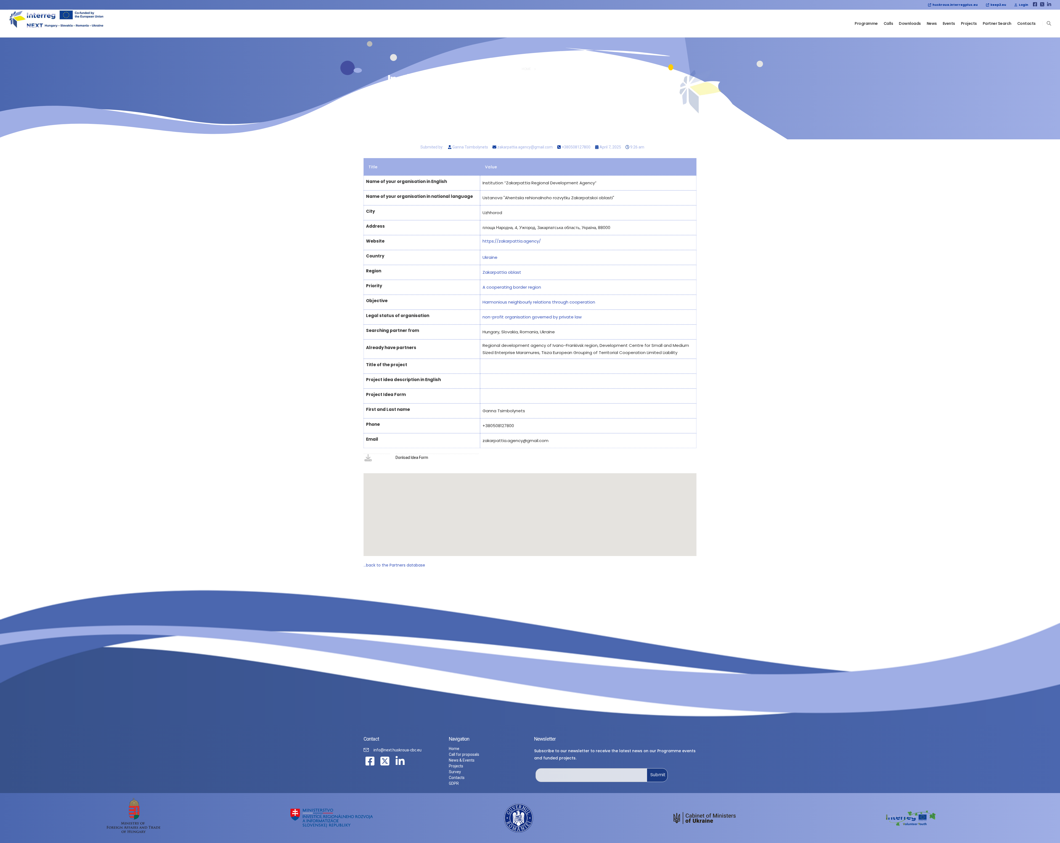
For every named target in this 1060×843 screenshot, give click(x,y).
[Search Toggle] (1049, 23)
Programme (866, 23)
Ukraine (490, 257)
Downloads (910, 23)
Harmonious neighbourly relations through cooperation (539, 302)
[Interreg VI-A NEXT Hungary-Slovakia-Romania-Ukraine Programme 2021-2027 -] (56, 20)
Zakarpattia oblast (502, 272)
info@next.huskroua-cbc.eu (397, 750)
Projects (969, 23)
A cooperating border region (512, 287)
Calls (888, 23)
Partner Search (997, 23)
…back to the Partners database (394, 565)
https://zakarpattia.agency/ (512, 241)
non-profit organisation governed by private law (532, 317)
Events (949, 23)
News (932, 23)
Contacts (1026, 23)
